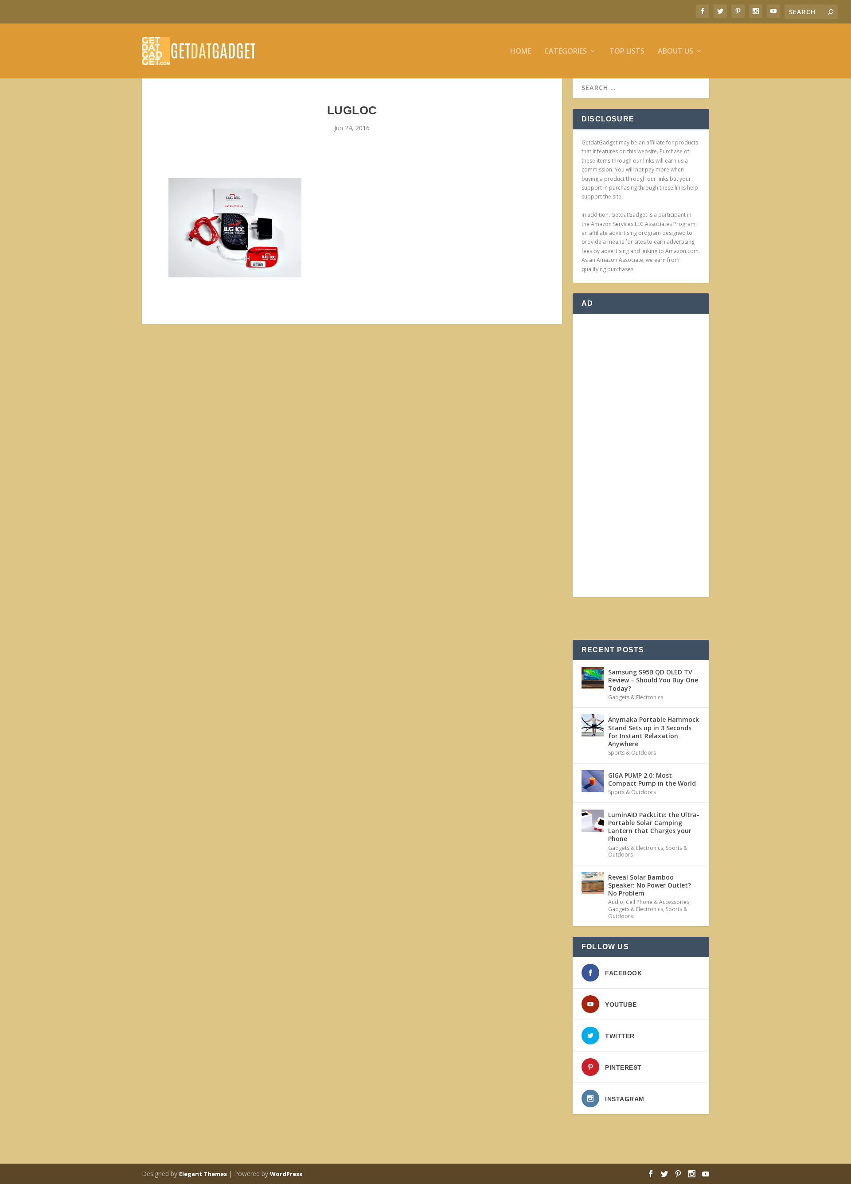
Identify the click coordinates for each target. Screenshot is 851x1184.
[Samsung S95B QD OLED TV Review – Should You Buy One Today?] (593, 678)
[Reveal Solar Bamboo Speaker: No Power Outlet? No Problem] (593, 883)
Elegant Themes (203, 1174)
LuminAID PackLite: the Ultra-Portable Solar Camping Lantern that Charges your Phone (653, 826)
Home (520, 51)
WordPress (286, 1174)
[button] (234, 227)
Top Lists (626, 51)
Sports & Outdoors (632, 752)
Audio (615, 902)
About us (675, 51)
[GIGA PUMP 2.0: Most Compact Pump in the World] (593, 781)
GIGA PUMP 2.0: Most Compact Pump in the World (652, 779)
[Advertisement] (641, 455)
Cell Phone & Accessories (657, 902)
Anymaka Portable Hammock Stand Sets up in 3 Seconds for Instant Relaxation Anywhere (653, 731)
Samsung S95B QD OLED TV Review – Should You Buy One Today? (653, 680)
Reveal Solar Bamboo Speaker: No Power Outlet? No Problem (649, 885)
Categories (565, 51)
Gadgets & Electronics (635, 697)
